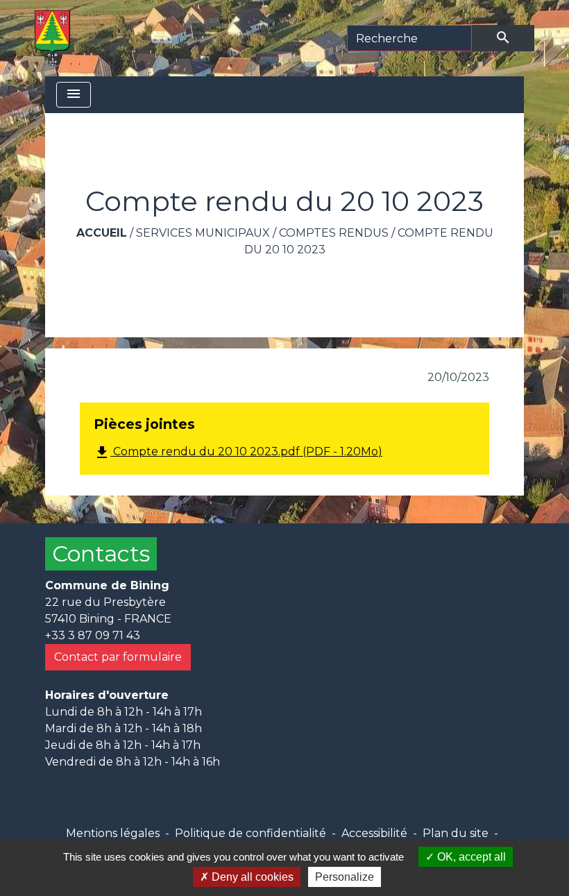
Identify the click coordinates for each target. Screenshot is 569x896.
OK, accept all (470, 857)
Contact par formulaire (118, 656)
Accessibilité (374, 833)
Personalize (344, 877)
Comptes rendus (334, 232)
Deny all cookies (251, 877)
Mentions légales (113, 833)
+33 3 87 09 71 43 (92, 635)
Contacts (101, 553)
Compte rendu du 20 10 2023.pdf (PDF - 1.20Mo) (238, 452)
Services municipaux (203, 232)
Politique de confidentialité (250, 833)
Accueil (101, 232)
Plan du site (456, 833)
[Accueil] (52, 38)
